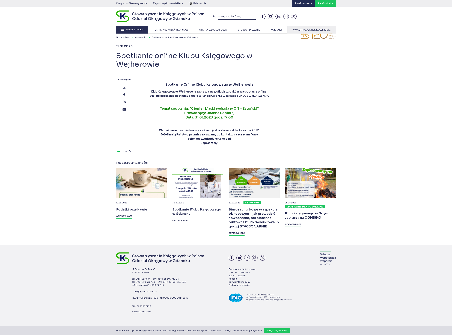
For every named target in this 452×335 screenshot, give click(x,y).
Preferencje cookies (239, 285)
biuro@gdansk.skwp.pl (144, 291)
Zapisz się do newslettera (168, 3)
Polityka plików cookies (236, 330)
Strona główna (123, 37)
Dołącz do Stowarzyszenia (131, 3)
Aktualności (140, 37)
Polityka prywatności (277, 330)
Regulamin (256, 330)
